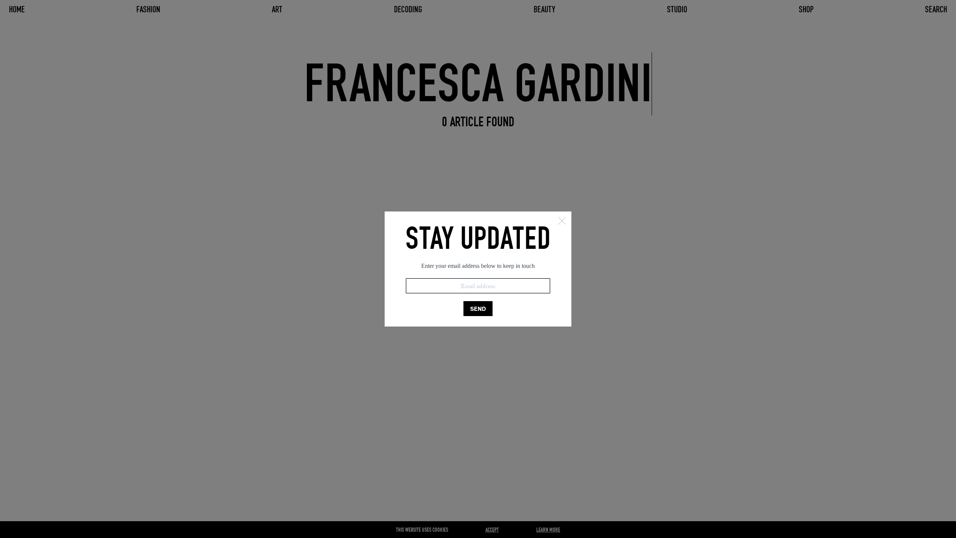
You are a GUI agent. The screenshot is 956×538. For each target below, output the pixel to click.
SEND (478, 308)
